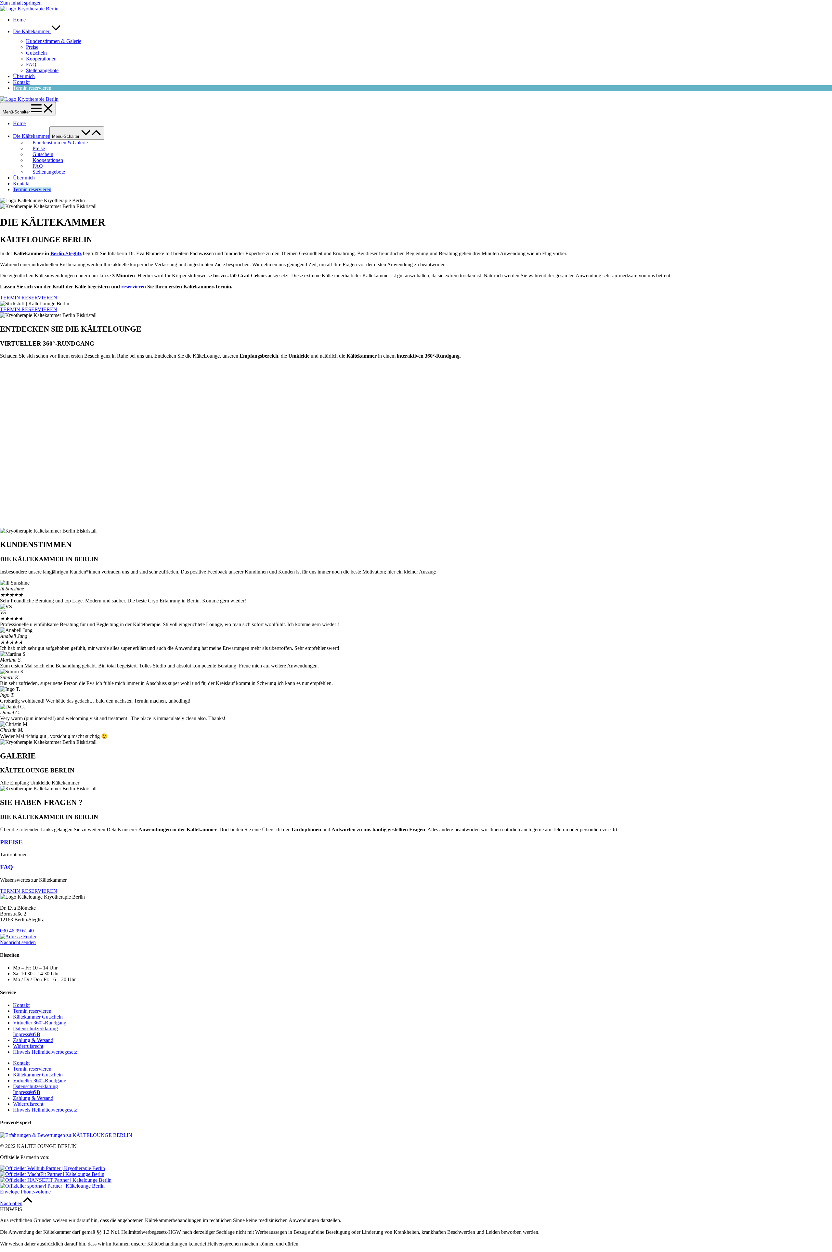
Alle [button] (5, 782)
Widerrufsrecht (28, 1046)
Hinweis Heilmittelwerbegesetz (45, 1052)
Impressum (24, 1034)
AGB (34, 1034)
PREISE (11, 842)
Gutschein (36, 53)
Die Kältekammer (32, 31)
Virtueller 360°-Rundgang (39, 1022)
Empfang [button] (20, 782)
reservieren (133, 286)
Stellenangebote (42, 70)
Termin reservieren (32, 88)
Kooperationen (41, 58)
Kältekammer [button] (65, 782)
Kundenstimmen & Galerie (53, 41)
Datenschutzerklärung (35, 1028)
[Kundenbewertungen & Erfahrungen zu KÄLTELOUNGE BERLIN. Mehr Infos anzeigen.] (66, 1135)
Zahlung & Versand (33, 1040)
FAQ (31, 64)
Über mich (24, 76)
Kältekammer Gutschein (38, 1017)
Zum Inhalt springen (21, 3)
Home (19, 19)
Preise (32, 47)
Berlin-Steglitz (66, 253)
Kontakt (21, 82)
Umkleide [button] (41, 782)
